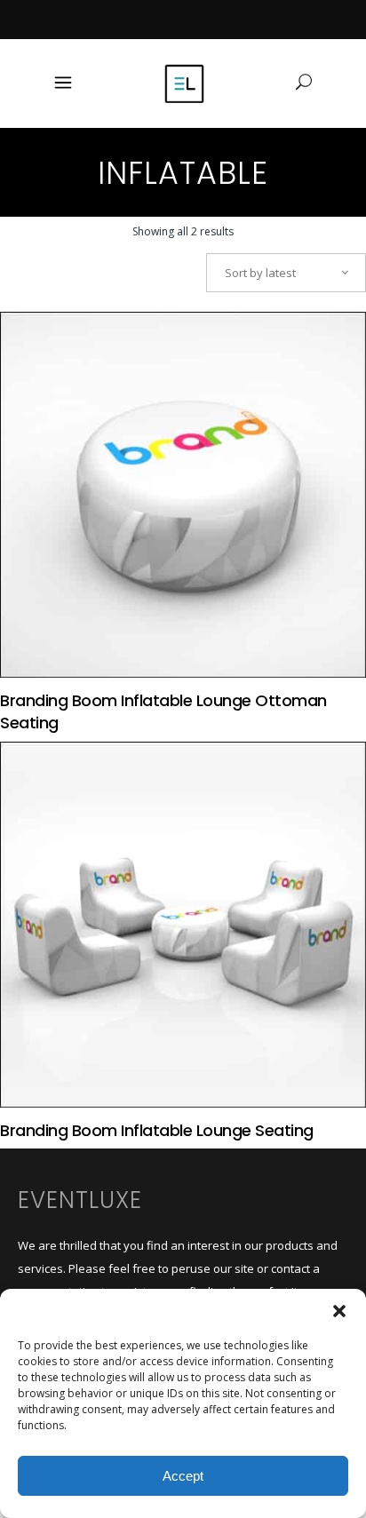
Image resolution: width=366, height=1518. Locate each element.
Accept (183, 1475)
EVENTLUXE (80, 1200)
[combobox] (286, 272)
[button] (339, 1311)
